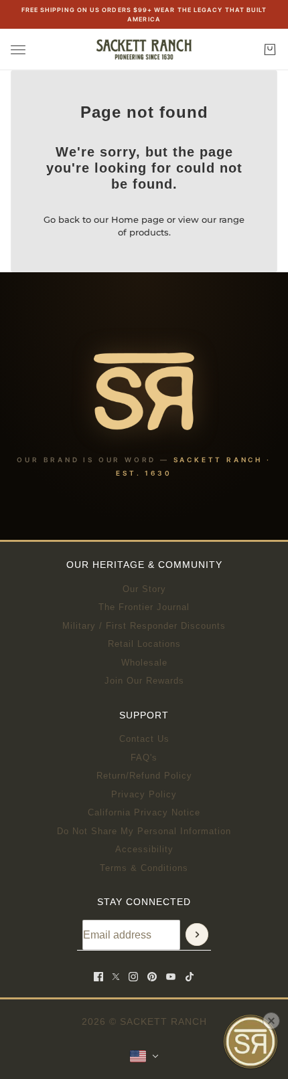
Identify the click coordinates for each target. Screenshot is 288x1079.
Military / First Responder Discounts (144, 626)
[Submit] (197, 934)
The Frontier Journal (144, 607)
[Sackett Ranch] (144, 49)
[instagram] (133, 976)
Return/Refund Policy (144, 776)
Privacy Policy (144, 794)
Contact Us (144, 739)
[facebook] (98, 976)
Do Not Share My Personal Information (144, 831)
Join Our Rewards (144, 681)
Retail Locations (144, 644)
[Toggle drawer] (18, 49)
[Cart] (270, 49)
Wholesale (144, 663)
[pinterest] (152, 976)
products (149, 232)
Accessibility (144, 849)
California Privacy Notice (144, 812)
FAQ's (144, 758)
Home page (137, 219)
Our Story (144, 589)
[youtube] (170, 976)
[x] (116, 977)
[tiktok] (189, 976)
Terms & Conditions (144, 868)
